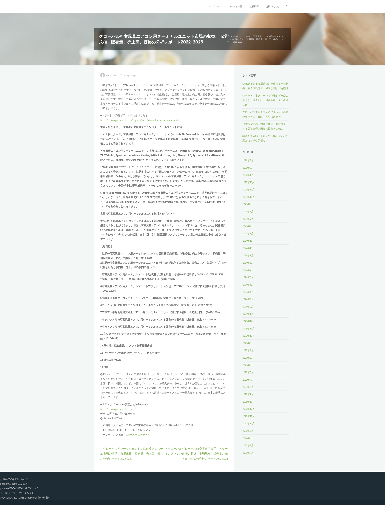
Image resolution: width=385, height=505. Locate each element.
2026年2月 (248, 167)
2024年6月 (248, 277)
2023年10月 (248, 335)
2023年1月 (248, 401)
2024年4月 (248, 292)
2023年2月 (248, 394)
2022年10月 (248, 423)
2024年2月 (248, 306)
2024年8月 (248, 262)
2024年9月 (248, 255)
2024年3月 (248, 299)
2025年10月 (248, 197)
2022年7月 (248, 445)
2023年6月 (248, 365)
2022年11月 (248, 416)
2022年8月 (248, 438)
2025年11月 (248, 189)
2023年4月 (248, 379)
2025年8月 (248, 211)
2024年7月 (248, 270)
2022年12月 (248, 409)
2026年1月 (248, 175)
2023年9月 (248, 343)
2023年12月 (248, 321)
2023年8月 (248, 350)
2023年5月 (248, 372)
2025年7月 (248, 219)
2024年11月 (248, 240)
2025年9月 (248, 204)
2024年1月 (248, 313)
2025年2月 (248, 226)
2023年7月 (248, 357)
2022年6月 (248, 452)
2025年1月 (248, 233)
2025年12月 (248, 182)
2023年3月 (248, 387)
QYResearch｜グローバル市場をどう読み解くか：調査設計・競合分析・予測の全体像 (265, 100)
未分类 (236, 36)
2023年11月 (248, 328)
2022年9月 (248, 430)
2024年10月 (248, 248)
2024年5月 (248, 284)
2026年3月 (248, 160)
